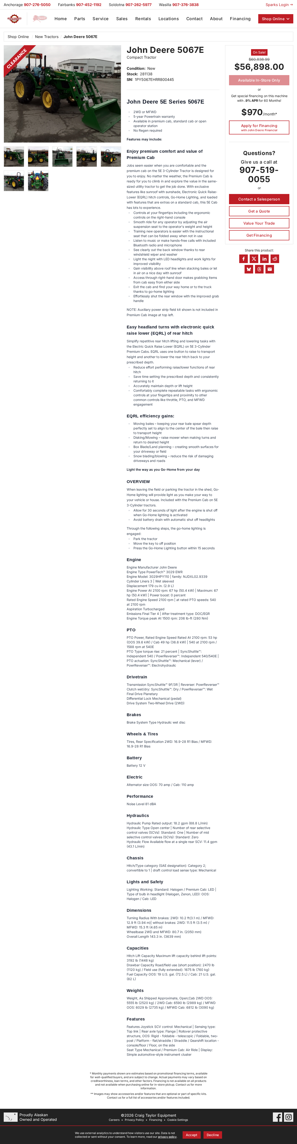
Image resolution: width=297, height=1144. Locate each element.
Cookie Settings (177, 1120)
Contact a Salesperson (259, 199)
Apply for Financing (259, 127)
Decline (213, 1135)
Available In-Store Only (259, 80)
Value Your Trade (259, 223)
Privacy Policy (134, 1120)
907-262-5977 (139, 4)
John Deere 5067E (80, 36)
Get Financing (259, 235)
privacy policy (167, 1136)
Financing (155, 1120)
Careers (114, 1120)
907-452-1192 (88, 4)
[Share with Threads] (259, 269)
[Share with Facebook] (243, 258)
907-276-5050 (37, 4)
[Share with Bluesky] (249, 269)
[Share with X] (254, 258)
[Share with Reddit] (275, 258)
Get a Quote (259, 211)
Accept (191, 1135)
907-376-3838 (185, 4)
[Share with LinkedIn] (264, 258)
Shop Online (273, 18)
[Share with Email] (269, 269)
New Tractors (46, 36)
